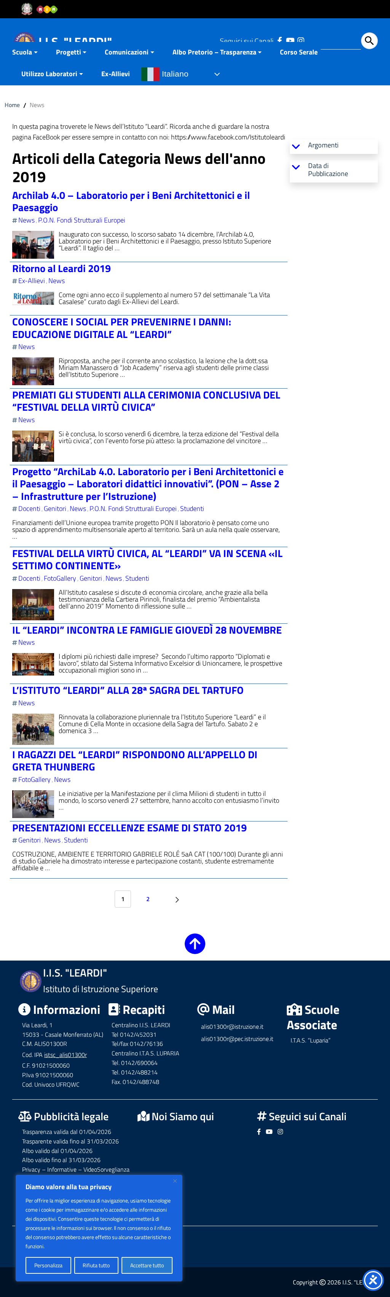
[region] (99, 1228)
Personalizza (48, 1265)
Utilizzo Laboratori (49, 74)
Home (12, 104)
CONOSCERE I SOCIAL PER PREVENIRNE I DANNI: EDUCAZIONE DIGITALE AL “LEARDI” (121, 327)
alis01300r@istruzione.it (232, 1026)
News (26, 220)
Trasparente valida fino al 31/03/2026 (70, 1141)
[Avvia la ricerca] (369, 40)
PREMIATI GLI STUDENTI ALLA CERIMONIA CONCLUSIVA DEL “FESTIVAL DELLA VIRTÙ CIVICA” (146, 401)
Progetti (68, 52)
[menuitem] (29, 53)
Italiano (174, 73)
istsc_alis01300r (65, 1054)
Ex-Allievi (115, 74)
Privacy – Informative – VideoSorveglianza (75, 1169)
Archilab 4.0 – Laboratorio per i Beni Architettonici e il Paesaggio (131, 201)
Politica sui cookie (65, 1246)
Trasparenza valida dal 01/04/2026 (66, 1131)
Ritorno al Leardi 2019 (61, 268)
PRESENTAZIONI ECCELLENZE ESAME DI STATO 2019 (129, 827)
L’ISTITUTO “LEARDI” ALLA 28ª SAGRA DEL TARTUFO (128, 690)
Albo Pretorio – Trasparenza (214, 52)
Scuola (22, 52)
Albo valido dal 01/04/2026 (57, 1150)
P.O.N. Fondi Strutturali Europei (81, 220)
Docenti (29, 508)
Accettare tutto (147, 1265)
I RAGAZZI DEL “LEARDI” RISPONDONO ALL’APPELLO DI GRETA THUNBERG (134, 760)
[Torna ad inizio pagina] (195, 949)
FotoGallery (60, 578)
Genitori (55, 508)
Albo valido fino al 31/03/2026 (61, 1159)
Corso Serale (299, 52)
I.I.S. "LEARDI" (75, 41)
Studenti (192, 508)
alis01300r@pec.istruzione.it (237, 1038)
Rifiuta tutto (96, 1265)
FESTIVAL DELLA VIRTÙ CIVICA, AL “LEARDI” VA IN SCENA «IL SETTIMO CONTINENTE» (147, 559)
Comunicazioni (127, 52)
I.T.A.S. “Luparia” (311, 1040)
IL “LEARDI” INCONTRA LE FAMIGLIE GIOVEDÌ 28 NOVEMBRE (147, 629)
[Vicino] (174, 1180)
